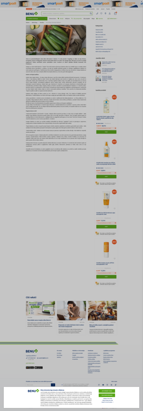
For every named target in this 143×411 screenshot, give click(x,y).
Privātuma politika (107, 400)
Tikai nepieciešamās (106, 395)
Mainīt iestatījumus (107, 402)
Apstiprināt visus (107, 391)
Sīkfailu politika (107, 398)
